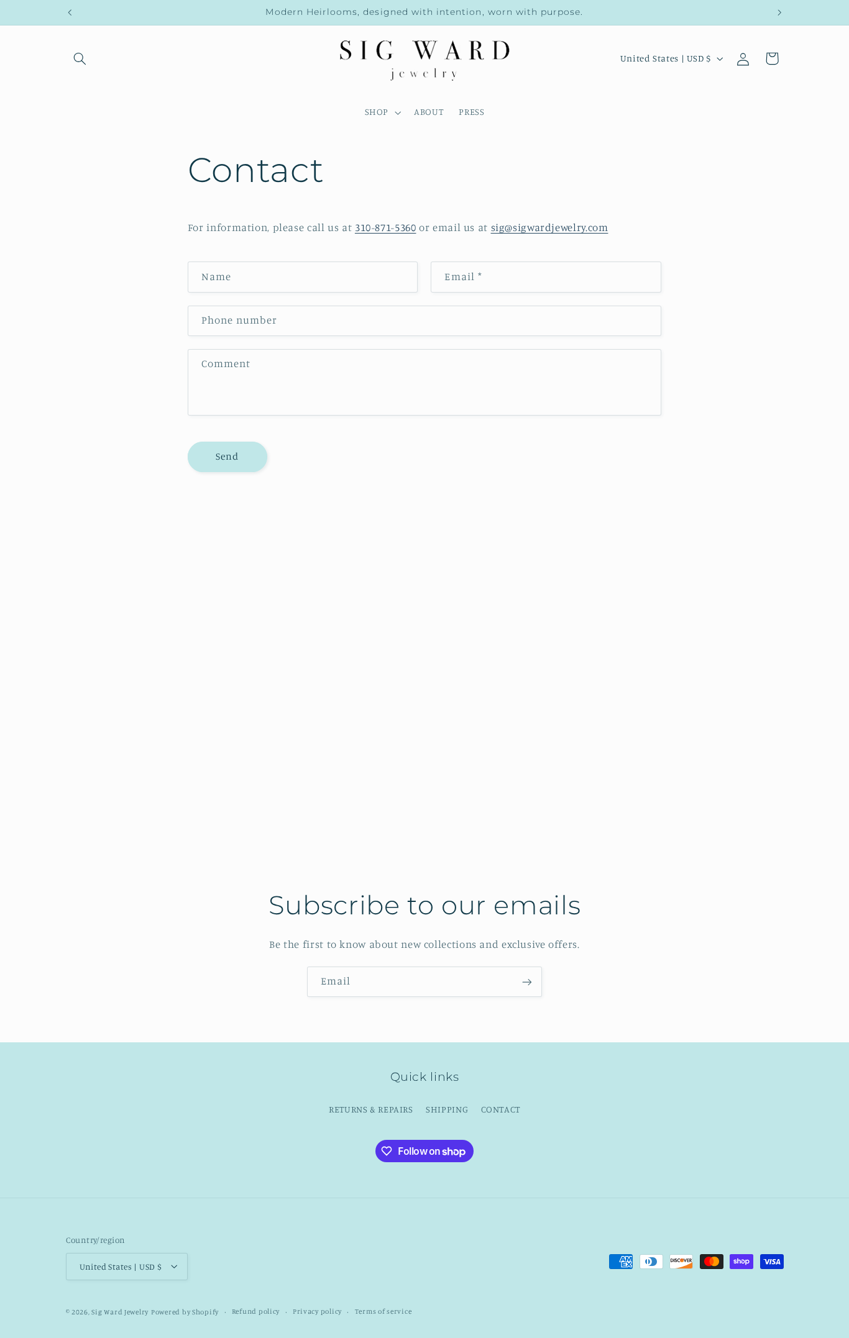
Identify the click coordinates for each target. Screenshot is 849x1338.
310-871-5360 (385, 227)
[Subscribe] (527, 982)
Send (227, 456)
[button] (80, 58)
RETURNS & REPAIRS (371, 1108)
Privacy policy (317, 1311)
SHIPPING (447, 1108)
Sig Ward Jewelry (120, 1311)
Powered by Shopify (185, 1311)
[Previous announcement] (69, 12)
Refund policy (256, 1311)
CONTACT (500, 1108)
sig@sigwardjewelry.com (549, 227)
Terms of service (383, 1311)
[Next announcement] (779, 12)
